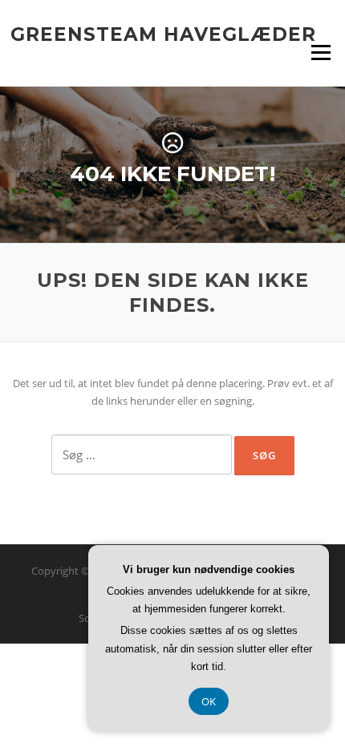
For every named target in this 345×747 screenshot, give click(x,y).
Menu (320, 52)
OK (208, 701)
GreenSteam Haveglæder (163, 33)
